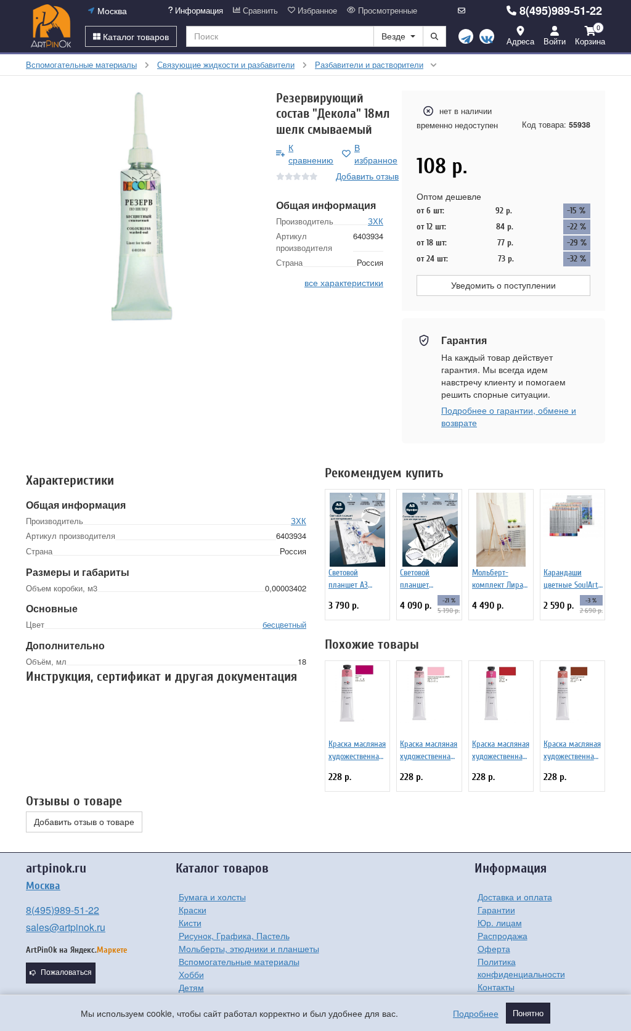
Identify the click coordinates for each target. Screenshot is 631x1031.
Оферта (494, 948)
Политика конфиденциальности (521, 967)
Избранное (316, 10)
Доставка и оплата (515, 896)
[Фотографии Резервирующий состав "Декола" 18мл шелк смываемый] (142, 206)
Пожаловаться (66, 972)
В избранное (375, 153)
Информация (198, 10)
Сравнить (259, 10)
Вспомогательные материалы (239, 961)
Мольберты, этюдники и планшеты (249, 948)
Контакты (496, 986)
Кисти (190, 922)
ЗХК (375, 221)
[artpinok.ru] (51, 25)
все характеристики (343, 282)
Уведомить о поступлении (503, 285)
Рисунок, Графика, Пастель (234, 935)
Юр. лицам (500, 922)
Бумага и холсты (212, 896)
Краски (192, 909)
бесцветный (284, 624)
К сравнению (310, 153)
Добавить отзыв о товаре (84, 822)
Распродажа (502, 935)
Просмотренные (386, 10)
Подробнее (476, 1013)
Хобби (191, 974)
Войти (554, 41)
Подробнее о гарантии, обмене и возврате (508, 416)
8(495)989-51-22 (560, 10)
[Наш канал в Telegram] (465, 36)
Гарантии (496, 909)
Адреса (520, 41)
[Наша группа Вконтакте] (486, 36)
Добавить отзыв (367, 176)
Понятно (528, 1013)
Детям (191, 987)
